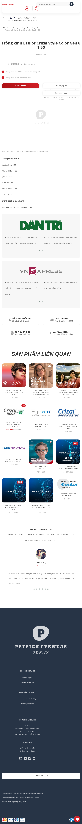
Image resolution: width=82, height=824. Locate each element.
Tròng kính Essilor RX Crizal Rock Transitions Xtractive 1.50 (68, 393)
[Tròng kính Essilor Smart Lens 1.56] (68, 484)
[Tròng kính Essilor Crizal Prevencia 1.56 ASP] (14, 447)
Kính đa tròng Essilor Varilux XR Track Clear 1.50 (14, 508)
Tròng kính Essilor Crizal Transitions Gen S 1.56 (13, 393)
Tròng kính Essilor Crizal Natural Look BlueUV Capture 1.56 (41, 393)
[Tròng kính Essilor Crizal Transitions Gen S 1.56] (14, 375)
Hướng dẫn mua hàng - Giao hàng (27, 728)
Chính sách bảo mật (27, 748)
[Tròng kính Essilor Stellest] (41, 451)
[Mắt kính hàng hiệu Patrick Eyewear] (10, 4)
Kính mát (20, 20)
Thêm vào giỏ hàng (30, 64)
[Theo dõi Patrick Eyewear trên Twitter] (34, 759)
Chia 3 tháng (62, 93)
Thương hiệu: (39, 54)
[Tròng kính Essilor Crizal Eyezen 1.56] (41, 412)
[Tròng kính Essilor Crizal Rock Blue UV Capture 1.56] (14, 411)
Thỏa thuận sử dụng (27, 751)
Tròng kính (35, 20)
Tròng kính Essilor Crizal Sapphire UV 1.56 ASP (68, 426)
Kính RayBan (12, 20)
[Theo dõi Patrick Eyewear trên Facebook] (30, 759)
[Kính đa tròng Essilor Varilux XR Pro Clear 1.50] (68, 451)
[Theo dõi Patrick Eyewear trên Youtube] (21, 759)
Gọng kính (27, 20)
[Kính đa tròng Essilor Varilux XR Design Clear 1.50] (41, 490)
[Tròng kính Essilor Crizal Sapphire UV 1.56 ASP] (68, 412)
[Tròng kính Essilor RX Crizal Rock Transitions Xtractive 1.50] (68, 375)
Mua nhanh (21, 86)
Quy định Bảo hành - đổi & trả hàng (27, 734)
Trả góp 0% (62, 85)
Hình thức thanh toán (27, 731)
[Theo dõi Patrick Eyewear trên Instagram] (26, 759)
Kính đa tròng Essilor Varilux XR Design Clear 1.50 (41, 508)
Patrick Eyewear (7, 793)
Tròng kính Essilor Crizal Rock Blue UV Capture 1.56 (13, 424)
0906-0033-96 (42, 775)
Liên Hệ (27, 725)
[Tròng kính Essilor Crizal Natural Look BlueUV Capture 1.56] (41, 375)
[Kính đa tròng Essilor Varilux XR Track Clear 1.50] (14, 490)
